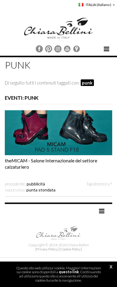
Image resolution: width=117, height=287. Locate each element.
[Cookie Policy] (70, 249)
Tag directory (98, 183)
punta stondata (41, 189)
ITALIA (98, 4)
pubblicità (36, 183)
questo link (69, 272)
